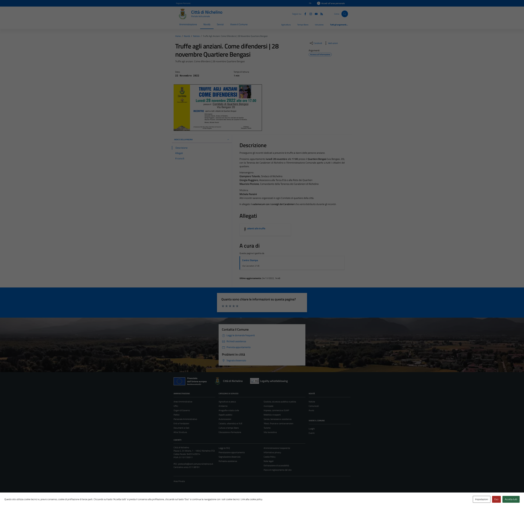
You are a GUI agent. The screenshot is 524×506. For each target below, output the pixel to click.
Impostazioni (481, 499)
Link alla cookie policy (251, 499)
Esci (496, 499)
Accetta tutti (511, 499)
